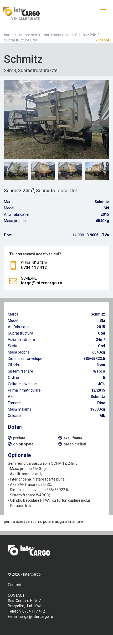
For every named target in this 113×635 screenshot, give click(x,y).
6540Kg (102, 221)
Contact (14, 585)
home (9, 35)
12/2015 (98, 390)
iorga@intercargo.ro (36, 616)
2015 (105, 214)
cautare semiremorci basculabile (44, 35)
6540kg (98, 352)
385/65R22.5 (94, 358)
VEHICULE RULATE (25, 19)
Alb (102, 415)
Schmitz (102, 202)
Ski (106, 208)
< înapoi (102, 40)
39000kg (97, 409)
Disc (101, 403)
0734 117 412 (33, 611)
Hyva (101, 365)
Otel (101, 333)
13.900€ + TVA (90, 235)
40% (101, 384)
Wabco (99, 371)
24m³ (100, 339)
